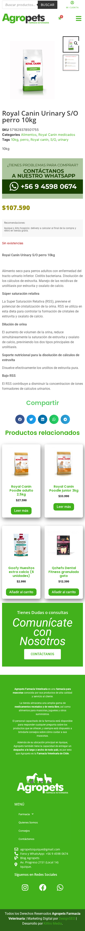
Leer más (21, 511)
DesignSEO (67, 918)
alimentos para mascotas (33, 710)
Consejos (24, 830)
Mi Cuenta (72, 7)
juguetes (53, 710)
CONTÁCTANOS (42, 654)
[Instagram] (25, 887)
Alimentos (29, 135)
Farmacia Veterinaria (36, 689)
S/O (53, 139)
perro (24, 139)
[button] (78, 18)
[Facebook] (42, 887)
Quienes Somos (28, 822)
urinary (63, 139)
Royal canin (39, 139)
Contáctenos (26, 839)
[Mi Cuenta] (72, 2)
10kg (14, 139)
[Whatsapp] (60, 887)
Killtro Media (53, 923)
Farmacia (24, 814)
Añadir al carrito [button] (21, 592)
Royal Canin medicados (56, 135)
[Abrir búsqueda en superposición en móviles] (29, 5)
